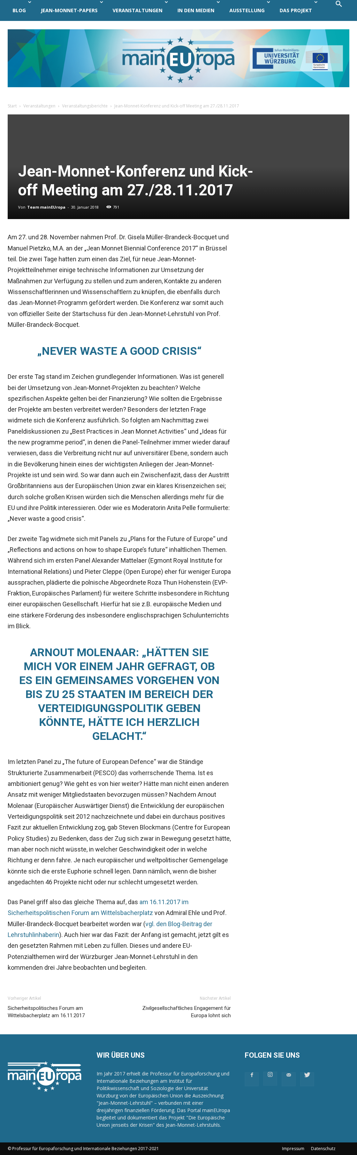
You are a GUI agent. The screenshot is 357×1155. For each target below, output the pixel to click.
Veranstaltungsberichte (85, 106)
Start (12, 106)
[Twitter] (307, 1079)
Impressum (293, 1149)
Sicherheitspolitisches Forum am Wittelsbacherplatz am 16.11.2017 (46, 1012)
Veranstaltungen (39, 106)
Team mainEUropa (46, 207)
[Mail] (289, 1079)
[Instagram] (270, 1079)
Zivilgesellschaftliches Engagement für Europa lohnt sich (186, 1012)
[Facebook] (252, 1079)
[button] (338, 10)
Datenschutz (323, 1149)
